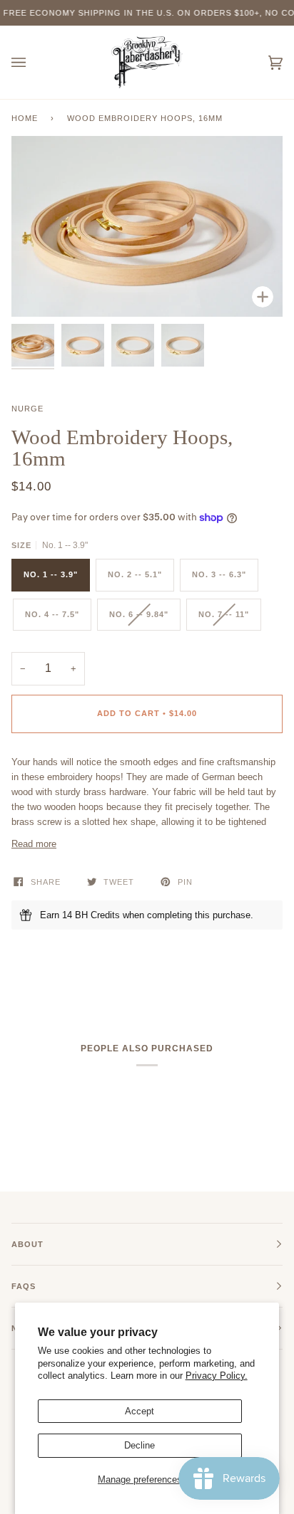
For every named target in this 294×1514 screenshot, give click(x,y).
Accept (139, 1411)
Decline (139, 1445)
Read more (33, 844)
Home (24, 118)
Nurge (27, 408)
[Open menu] (32, 62)
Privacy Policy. (217, 1375)
